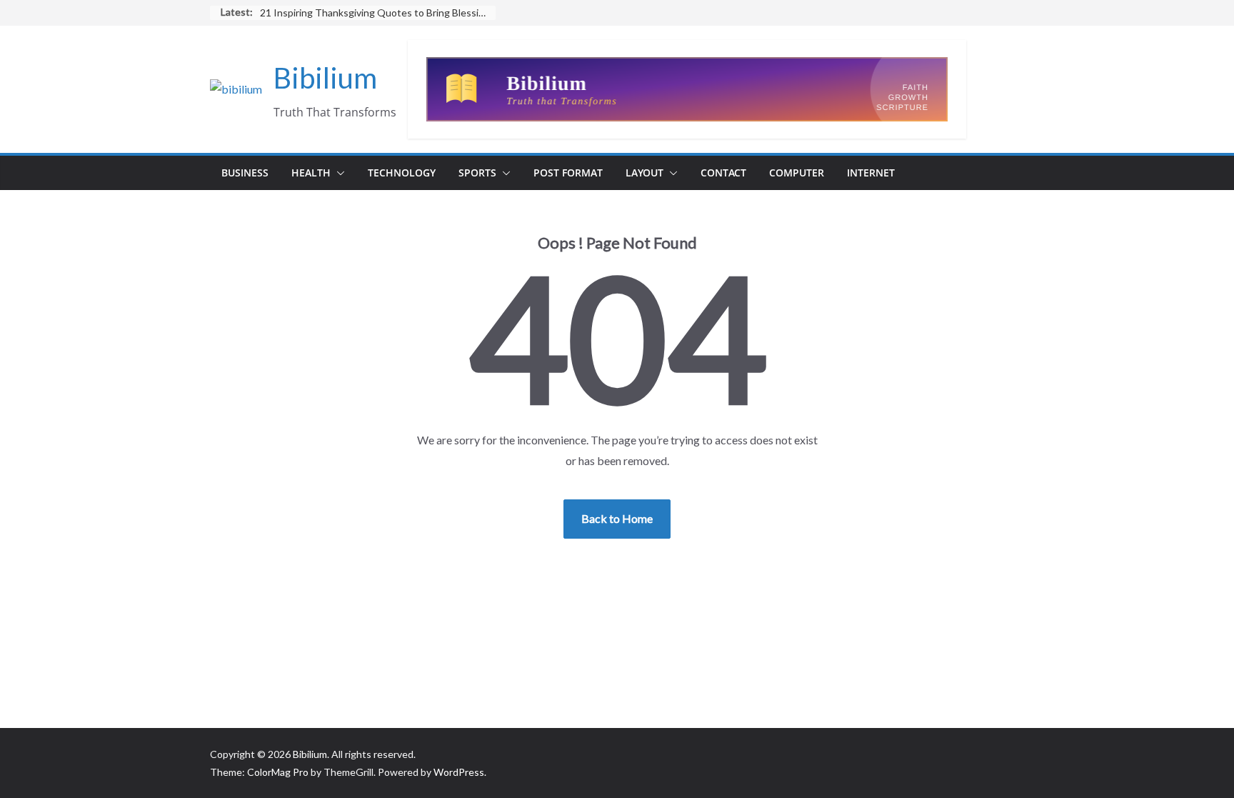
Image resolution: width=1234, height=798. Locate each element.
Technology (402, 172)
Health (311, 172)
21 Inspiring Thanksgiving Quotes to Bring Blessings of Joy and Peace (378, 12)
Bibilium (325, 78)
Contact (723, 172)
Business (245, 172)
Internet (871, 172)
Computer (796, 172)
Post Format (568, 172)
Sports (477, 172)
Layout (644, 172)
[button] (338, 173)
